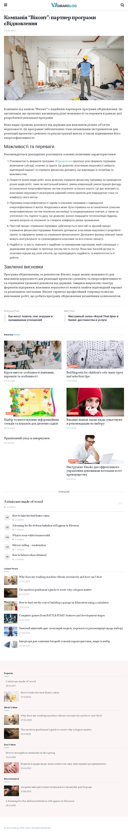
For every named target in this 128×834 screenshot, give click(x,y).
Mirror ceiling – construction (29, 545)
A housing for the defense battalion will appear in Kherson (45, 526)
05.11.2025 (24, 594)
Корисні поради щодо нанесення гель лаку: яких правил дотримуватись (63, 764)
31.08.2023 (26, 791)
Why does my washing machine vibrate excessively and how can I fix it (60, 577)
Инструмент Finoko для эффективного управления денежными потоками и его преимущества (94, 471)
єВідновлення (63, 161)
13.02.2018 (11, 757)
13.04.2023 (26, 768)
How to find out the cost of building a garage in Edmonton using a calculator (64, 603)
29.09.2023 (10, 30)
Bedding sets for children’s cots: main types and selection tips (94, 375)
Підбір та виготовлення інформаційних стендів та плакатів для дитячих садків (31, 422)
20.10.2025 (24, 620)
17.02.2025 (71, 380)
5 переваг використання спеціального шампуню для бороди (56, 787)
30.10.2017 (11, 685)
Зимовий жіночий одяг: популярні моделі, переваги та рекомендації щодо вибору (71, 628)
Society (11, 366)
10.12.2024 (71, 428)
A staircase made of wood (23, 501)
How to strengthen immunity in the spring (30, 753)
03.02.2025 (9, 428)
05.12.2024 (9, 443)
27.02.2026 (24, 581)
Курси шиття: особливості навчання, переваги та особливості (29, 375)
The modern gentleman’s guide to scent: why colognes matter (55, 590)
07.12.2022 (26, 697)
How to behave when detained (29, 555)
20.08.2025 (24, 633)
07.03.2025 (9, 380)
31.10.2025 (24, 607)
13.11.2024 (71, 479)
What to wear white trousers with (31, 535)
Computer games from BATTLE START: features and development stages (62, 615)
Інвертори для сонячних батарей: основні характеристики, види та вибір (64, 641)
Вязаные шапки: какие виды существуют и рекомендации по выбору (94, 422)
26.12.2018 (11, 805)
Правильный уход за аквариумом (27, 438)
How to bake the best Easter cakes (30, 516)
